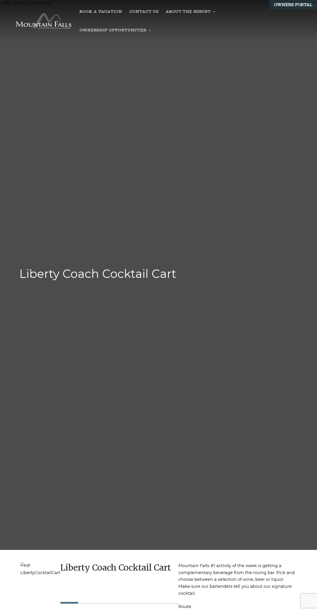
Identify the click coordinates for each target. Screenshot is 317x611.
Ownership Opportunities (113, 30)
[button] (213, 11)
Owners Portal (293, 4)
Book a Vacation (101, 11)
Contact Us (144, 11)
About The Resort (188, 11)
